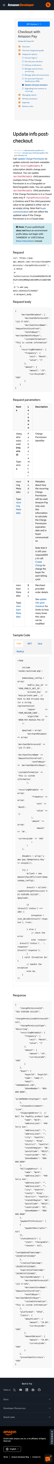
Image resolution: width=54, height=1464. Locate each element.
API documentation (29, 98)
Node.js (20, 651)
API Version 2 (33, 24)
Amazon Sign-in (31, 58)
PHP (19, 643)
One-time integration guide (33, 50)
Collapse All (21, 41)
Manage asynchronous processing (34, 70)
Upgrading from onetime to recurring (36, 89)
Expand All (30, 41)
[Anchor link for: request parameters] (41, 399)
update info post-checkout (41, 603)
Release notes (27, 106)
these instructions (25, 240)
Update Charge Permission (31, 158)
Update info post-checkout (36, 85)
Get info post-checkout (34, 61)
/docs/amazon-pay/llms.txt (34, 150)
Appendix (26, 102)
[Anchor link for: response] (27, 995)
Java (40, 643)
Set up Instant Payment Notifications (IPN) (34, 79)
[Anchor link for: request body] (32, 301)
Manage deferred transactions (37, 75)
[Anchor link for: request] (25, 252)
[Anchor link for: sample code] (31, 634)
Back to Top (27, 1383)
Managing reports (29, 95)
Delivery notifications (33, 65)
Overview (26, 46)
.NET (29, 643)
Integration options (29, 54)
